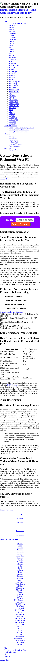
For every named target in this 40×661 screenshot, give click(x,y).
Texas (11, 110)
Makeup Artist (14, 142)
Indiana (11, 51)
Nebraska (12, 78)
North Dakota (14, 92)
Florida (11, 41)
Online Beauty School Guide (19, 130)
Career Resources (6, 510)
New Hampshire (14, 82)
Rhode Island (13, 102)
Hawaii (11, 45)
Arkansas (12, 31)
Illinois (11, 49)
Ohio (10, 94)
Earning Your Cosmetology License (21, 128)
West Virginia (13, 120)
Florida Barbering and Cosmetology (12, 312)
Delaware (12, 39)
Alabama (12, 25)
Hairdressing (13, 140)
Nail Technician (14, 146)
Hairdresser (20, 518)
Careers (7, 134)
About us (7, 148)
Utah (10, 112)
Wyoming (12, 124)
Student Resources (10, 126)
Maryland (12, 63)
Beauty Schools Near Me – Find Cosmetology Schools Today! (18, 11)
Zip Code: (11, 220)
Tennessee (12, 108)
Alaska (11, 27)
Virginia (12, 116)
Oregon (11, 98)
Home (6, 21)
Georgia (12, 43)
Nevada (11, 80)
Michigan (12, 67)
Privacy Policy (14, 150)
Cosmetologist (5, 179)
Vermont (12, 114)
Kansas (11, 55)
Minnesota (12, 69)
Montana (12, 75)
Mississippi (13, 71)
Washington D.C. (20, 638)
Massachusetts (14, 65)
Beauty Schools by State (9, 539)
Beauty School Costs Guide (18, 132)
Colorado (12, 35)
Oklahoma (12, 96)
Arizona (12, 29)
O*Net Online (12, 385)
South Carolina (14, 104)
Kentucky (12, 57)
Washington (13, 118)
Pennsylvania (13, 100)
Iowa (10, 53)
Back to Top (4, 660)
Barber (11, 136)
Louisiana (12, 59)
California (12, 33)
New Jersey (13, 84)
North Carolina (14, 90)
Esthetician (13, 138)
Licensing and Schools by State (15, 23)
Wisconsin (12, 122)
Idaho (11, 47)
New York (12, 88)
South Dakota (14, 106)
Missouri (12, 73)
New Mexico (13, 86)
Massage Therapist (15, 144)
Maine (11, 61)
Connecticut (13, 37)
